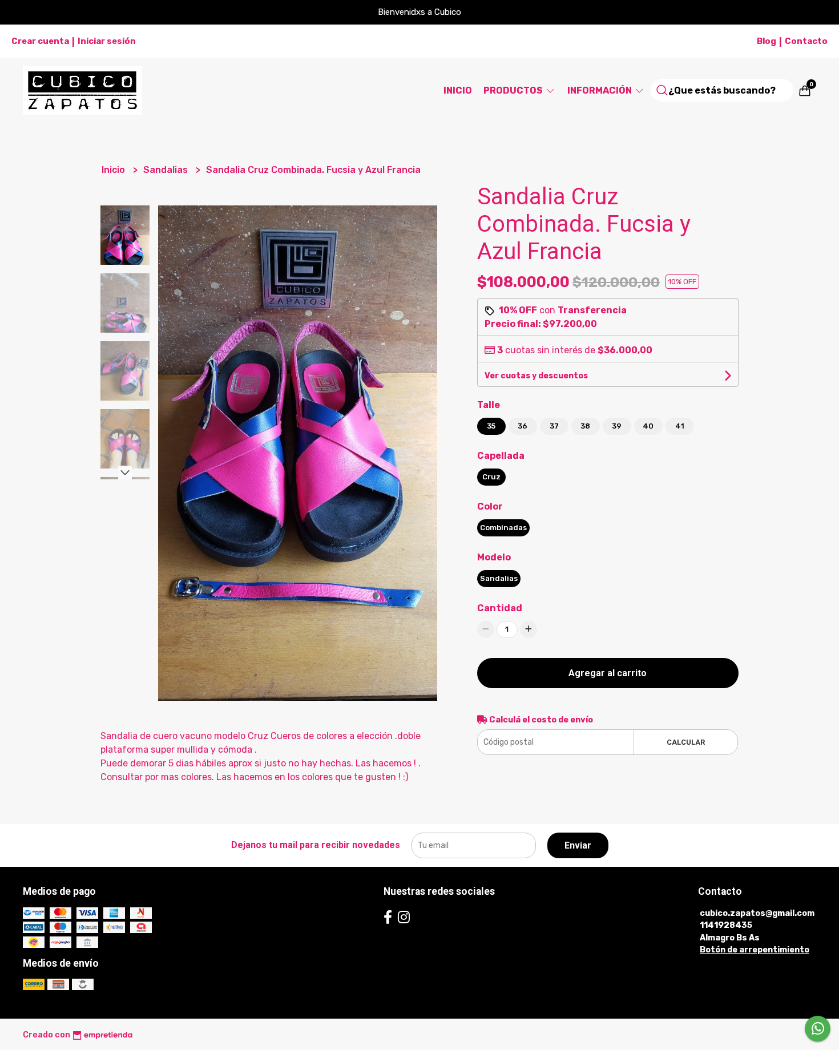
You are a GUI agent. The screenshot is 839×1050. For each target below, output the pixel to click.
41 (679, 426)
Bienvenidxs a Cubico (419, 12)
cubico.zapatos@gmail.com (757, 913)
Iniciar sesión (107, 41)
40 (648, 426)
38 (585, 426)
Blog (766, 41)
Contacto (806, 41)
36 (522, 426)
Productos (513, 90)
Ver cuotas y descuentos (536, 376)
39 (617, 426)
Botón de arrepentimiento (754, 950)
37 (554, 426)
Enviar (577, 845)
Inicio (457, 90)
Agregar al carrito (607, 673)
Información (600, 90)
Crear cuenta (40, 41)
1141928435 (726, 925)
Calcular (686, 742)
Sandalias (166, 169)
